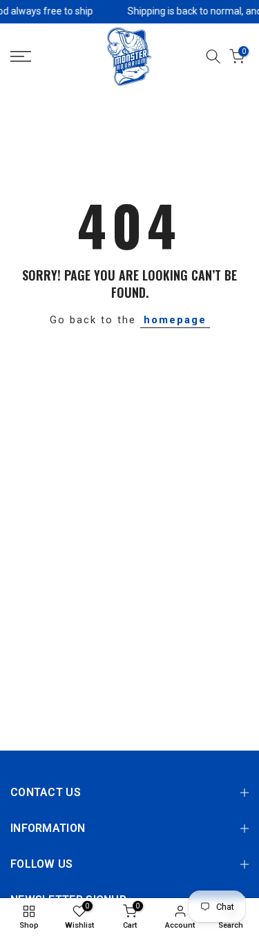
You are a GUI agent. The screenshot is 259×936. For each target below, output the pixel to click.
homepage (175, 320)
